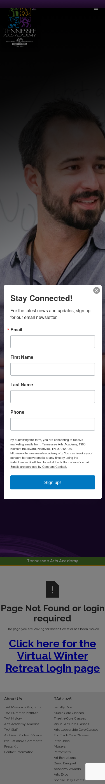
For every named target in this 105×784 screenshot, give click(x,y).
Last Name (21, 384)
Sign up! (52, 482)
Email (16, 329)
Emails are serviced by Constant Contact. (38, 466)
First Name (21, 357)
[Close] (96, 290)
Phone (17, 412)
